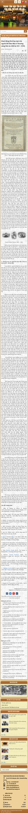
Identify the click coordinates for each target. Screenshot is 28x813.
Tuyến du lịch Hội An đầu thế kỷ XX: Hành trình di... (17, 742)
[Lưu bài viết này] (25, 50)
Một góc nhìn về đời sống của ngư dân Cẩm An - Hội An (14, 643)
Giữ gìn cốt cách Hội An (9, 637)
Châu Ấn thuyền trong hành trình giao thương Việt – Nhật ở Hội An (14, 603)
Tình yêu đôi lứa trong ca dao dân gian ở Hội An (14, 669)
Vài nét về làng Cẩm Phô (9, 659)
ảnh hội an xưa (13, 682)
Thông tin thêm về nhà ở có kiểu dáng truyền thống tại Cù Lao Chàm (13, 655)
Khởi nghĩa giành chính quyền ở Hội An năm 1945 (17, 715)
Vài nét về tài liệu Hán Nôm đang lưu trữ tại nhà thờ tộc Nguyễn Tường (14, 615)
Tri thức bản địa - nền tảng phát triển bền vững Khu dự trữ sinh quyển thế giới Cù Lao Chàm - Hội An (14, 624)
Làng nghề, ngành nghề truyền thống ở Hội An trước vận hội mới (14, 634)
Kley (13, 536)
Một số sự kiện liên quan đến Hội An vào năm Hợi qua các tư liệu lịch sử (14, 662)
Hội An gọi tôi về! (7, 628)
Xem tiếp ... (4, 735)
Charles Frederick (14, 554)
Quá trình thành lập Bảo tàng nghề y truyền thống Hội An (13, 651)
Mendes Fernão (10, 550)
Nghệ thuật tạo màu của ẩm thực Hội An (13, 611)
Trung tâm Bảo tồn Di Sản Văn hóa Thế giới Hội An (11, 811)
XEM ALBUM (14, 690)
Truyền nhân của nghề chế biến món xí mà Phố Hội (14, 666)
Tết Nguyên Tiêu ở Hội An (9, 673)
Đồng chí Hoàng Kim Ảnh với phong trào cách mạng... (17, 722)
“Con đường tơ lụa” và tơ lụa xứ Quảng (12, 646)
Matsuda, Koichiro (8, 568)
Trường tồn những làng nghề (16, 749)
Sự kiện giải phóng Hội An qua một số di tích (14, 607)
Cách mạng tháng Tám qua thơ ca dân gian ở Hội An (17, 728)
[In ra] (23, 50)
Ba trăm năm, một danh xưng (10, 631)
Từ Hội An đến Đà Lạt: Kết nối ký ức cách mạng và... (17, 756)
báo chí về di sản (13, 739)
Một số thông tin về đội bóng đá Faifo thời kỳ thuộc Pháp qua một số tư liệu (13, 619)
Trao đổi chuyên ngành (13, 711)
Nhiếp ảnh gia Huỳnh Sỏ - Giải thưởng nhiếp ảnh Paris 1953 (14, 676)
